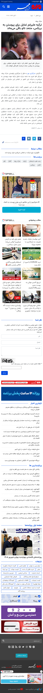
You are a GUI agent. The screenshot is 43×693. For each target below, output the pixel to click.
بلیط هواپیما (37, 584)
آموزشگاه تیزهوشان (8, 580)
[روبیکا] (19, 647)
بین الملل (38, 16)
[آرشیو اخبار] (12, 647)
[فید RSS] (16, 647)
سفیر (38, 569)
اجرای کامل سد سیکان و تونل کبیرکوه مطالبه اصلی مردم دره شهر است (21, 455)
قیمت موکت (15, 569)
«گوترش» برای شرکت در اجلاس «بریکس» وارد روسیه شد (22, 153)
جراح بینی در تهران (34, 566)
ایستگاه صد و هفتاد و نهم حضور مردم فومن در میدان (23, 513)
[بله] (30, 647)
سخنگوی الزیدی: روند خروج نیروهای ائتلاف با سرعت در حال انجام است (21, 475)
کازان (39, 165)
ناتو (4, 161)
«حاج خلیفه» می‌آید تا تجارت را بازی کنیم (27, 449)
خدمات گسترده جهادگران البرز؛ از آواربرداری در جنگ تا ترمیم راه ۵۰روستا (20, 415)
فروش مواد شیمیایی (10, 576)
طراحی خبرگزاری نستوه (32, 689)
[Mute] (8, 196)
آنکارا (9, 161)
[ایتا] (9, 647)
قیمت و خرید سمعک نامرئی (31, 587)
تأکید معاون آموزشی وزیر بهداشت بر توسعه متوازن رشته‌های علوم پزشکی (21, 519)
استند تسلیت (36, 573)
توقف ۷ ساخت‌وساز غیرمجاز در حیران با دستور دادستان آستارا (20, 485)
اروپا (32, 16)
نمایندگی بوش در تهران (23, 584)
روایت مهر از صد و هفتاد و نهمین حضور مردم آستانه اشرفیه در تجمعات (21, 508)
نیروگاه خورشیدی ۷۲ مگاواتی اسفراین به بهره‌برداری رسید (22, 460)
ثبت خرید (21, 209)
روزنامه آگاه (21, 591)
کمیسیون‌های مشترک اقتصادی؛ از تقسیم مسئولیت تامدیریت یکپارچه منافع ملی (20, 444)
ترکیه (24, 161)
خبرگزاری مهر (31, 73)
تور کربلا (5, 569)
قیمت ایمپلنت (36, 580)
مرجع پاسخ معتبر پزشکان (31, 576)
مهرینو (16, 587)
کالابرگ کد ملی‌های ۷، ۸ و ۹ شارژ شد (27, 427)
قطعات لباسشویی (23, 580)
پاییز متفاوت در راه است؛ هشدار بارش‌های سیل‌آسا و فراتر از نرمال (21, 421)
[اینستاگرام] (26, 647)
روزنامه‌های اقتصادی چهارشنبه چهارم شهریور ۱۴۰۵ (23, 557)
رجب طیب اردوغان (35, 161)
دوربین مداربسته (8, 573)
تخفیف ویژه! (14, 681)
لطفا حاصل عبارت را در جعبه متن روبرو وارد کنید (26, 364)
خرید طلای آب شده (28, 569)
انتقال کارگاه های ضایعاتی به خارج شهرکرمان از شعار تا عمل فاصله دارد (21, 437)
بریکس (32, 165)
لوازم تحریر (22, 566)
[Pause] (4, 196)
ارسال (4, 373)
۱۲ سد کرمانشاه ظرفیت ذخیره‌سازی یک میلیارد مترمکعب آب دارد (21, 501)
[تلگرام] (33, 647)
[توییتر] (23, 647)
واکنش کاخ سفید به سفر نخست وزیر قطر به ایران (24, 469)
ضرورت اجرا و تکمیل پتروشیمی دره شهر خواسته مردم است (21, 431)
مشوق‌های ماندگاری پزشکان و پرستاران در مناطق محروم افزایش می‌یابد (22, 408)
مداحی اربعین (22, 573)
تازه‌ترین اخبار (36, 403)
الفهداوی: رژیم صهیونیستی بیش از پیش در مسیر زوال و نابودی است (22, 490)
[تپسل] (3, 174)
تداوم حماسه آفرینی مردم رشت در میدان (26, 496)
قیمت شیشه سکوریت (9, 566)
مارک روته (17, 161)
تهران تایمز (6, 587)
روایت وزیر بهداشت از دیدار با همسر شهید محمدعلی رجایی (21, 480)
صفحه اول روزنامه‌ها (33, 525)
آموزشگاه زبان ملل (7, 584)
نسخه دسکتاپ (21, 655)
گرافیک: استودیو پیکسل (14, 689)
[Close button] (41, 671)
